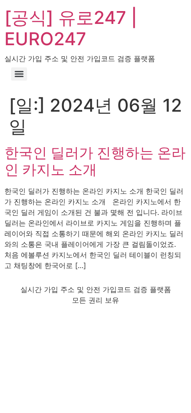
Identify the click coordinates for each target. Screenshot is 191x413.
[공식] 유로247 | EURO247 (70, 28)
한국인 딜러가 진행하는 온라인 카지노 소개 (95, 161)
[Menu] (19, 74)
